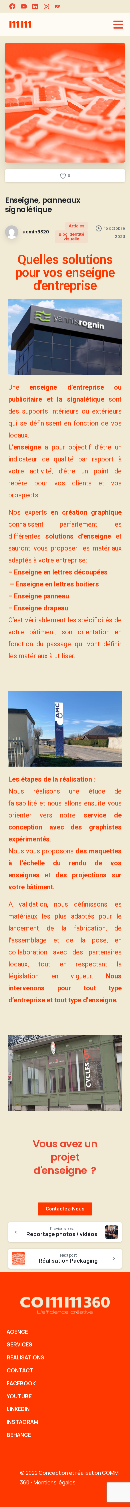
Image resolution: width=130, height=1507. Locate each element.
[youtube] (23, 6)
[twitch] (57, 6)
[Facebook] (12, 6)
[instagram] (46, 6)
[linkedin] (35, 6)
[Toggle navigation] (118, 24)
